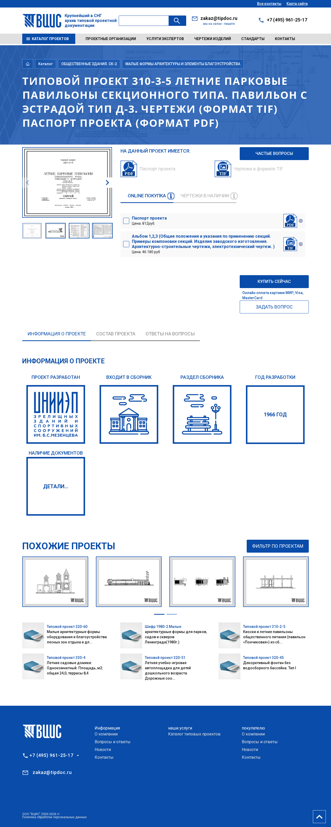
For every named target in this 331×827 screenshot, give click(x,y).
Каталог (45, 64)
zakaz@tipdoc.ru (218, 18)
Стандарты (253, 39)
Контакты (285, 39)
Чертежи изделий (212, 39)
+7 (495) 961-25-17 (287, 19)
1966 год (275, 414)
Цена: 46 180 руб (203, 244)
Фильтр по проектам (277, 546)
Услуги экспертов (165, 39)
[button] (107, 182)
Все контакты (269, 4)
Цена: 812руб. (149, 220)
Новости (103, 749)
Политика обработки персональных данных (54, 817)
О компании (106, 734)
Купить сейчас (274, 281)
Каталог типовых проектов (194, 734)
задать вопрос (274, 307)
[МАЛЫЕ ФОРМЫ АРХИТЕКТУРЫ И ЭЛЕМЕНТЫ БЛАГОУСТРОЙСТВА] (202, 414)
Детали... (55, 486)
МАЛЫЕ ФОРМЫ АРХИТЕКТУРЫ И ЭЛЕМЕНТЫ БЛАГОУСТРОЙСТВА (182, 64)
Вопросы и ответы (113, 741)
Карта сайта (297, 4)
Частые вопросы (274, 153)
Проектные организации (111, 39)
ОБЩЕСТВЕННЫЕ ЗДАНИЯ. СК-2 (89, 64)
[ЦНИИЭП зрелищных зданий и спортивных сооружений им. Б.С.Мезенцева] (55, 414)
